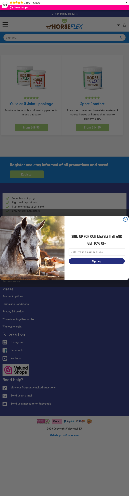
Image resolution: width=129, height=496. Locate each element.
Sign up (97, 261)
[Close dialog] (125, 219)
